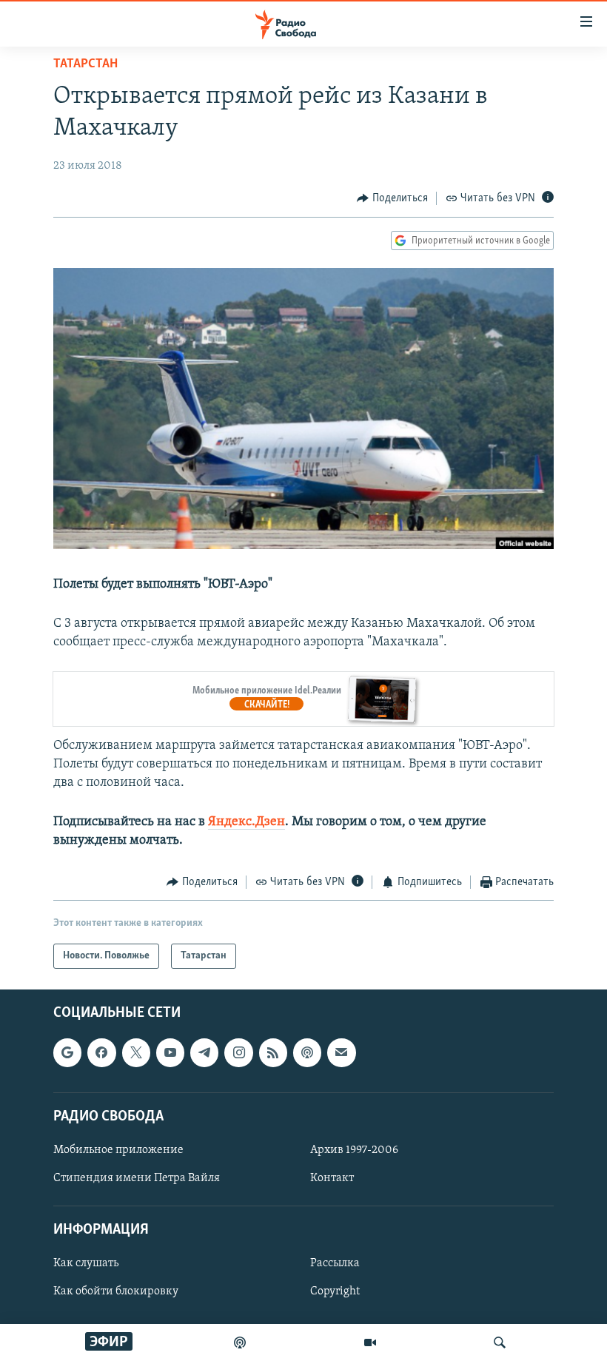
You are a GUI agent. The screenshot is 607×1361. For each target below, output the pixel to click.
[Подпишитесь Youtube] (170, 1053)
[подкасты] (240, 1342)
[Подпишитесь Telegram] (204, 1053)
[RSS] (273, 1053)
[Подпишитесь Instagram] (238, 1053)
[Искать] (499, 1342)
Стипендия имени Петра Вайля (136, 1178)
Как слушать (85, 1264)
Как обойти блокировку (115, 1292)
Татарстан (85, 64)
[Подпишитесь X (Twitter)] (136, 1053)
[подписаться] (341, 1053)
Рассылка (335, 1264)
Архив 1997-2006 (354, 1150)
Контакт (332, 1178)
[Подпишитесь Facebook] (101, 1053)
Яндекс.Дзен (246, 822)
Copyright (335, 1292)
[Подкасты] (307, 1053)
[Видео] (370, 1342)
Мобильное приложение (118, 1150)
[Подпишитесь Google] (67, 1053)
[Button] (392, 198)
